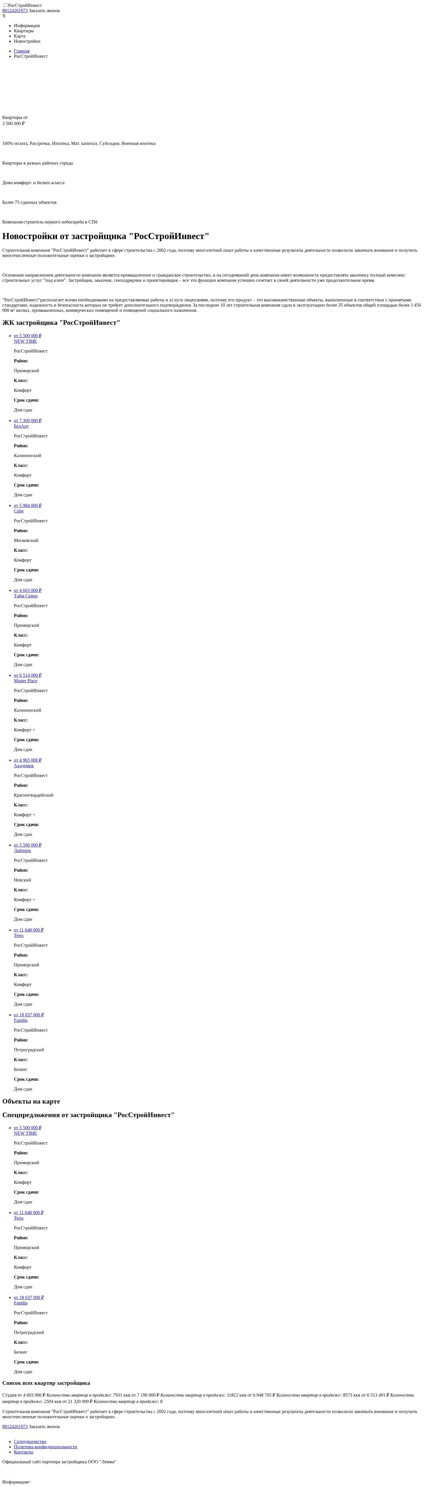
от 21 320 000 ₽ (106, 1401)
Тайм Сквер (26, 595)
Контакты (23, 1451)
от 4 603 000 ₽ (61, 1395)
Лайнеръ (22, 850)
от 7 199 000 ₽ (178, 1395)
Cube (19, 510)
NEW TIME (25, 341)
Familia (20, 1020)
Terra (18, 935)
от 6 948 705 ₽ (293, 1395)
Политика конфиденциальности (45, 1446)
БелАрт (21, 426)
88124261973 (15, 10)
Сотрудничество (30, 1441)
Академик (24, 765)
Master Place (25, 680)
